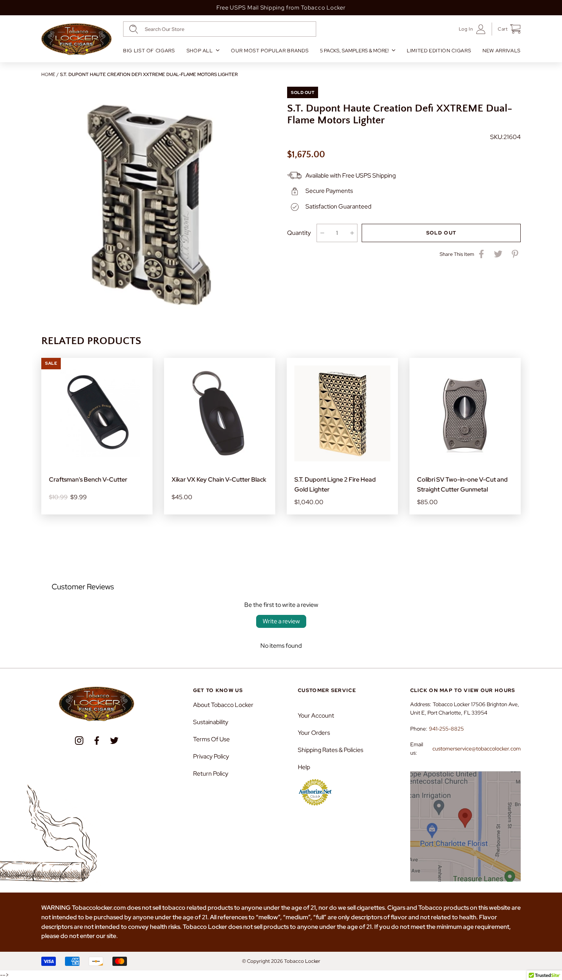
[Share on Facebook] (481, 254)
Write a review (281, 621)
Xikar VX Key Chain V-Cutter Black (219, 479)
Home (48, 74)
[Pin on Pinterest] (515, 254)
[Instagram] (79, 740)
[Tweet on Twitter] (498, 254)
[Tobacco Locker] (76, 39)
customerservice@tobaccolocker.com (476, 748)
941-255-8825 (446, 728)
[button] (506, 29)
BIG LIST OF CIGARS (149, 50)
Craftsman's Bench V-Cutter (88, 479)
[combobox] (219, 29)
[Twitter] (114, 740)
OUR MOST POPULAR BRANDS (270, 50)
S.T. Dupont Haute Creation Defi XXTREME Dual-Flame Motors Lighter (149, 74)
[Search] (133, 29)
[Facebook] (97, 740)
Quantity (299, 233)
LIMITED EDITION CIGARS (439, 50)
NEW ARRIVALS (501, 50)
